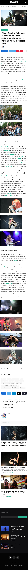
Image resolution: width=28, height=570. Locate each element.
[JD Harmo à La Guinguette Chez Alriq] (5, 546)
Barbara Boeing (11, 379)
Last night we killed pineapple (8, 383)
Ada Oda (4, 379)
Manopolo (12, 385)
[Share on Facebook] (4, 51)
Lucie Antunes (5, 385)
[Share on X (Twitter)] (12, 51)
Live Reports (4, 29)
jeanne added (5, 381)
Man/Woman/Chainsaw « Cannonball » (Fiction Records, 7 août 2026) (18, 537)
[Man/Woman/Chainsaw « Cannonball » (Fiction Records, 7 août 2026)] (5, 537)
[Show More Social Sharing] (25, 51)
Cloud (21, 156)
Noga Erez (22, 387)
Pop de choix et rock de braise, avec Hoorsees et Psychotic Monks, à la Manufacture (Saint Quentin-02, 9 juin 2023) (7, 404)
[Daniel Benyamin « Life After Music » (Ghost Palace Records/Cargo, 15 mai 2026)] (5, 528)
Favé (21, 379)
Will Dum (6, 47)
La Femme (12, 381)
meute (17, 385)
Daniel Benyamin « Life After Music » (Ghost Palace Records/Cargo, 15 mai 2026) (17, 528)
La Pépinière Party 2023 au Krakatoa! (20, 402)
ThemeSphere (20, 565)
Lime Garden (19, 383)
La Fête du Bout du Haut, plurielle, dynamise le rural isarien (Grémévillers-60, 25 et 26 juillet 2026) (13, 493)
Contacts (14, 562)
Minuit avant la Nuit (6, 387)
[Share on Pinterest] (19, 51)
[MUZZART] (14, 2)
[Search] (26, 2)
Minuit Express (15, 387)
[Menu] (2, 2)
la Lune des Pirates (19, 381)
